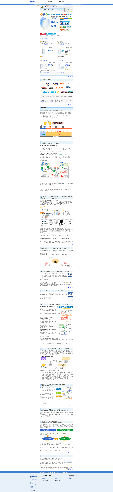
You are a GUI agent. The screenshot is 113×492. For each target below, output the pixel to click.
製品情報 (38, 5)
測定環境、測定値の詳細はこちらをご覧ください (48, 38)
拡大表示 (50, 50)
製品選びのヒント (33, 477)
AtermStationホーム (33, 484)
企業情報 (31, 486)
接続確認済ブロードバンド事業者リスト (47, 101)
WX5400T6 (43, 481)
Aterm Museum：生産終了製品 (45, 5)
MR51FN (70, 478)
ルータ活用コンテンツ (33, 479)
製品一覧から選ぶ (33, 475)
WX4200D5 (56, 481)
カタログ (31, 482)
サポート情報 (33, 490)
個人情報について (33, 487)
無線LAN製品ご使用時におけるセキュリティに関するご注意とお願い (53, 72)
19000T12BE (44, 478)
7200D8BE (56, 478)
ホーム (35, 5)
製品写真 (31, 483)
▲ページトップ (70, 76)
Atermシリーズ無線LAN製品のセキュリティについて (50, 74)
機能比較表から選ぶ (33, 476)
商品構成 (50, 64)
